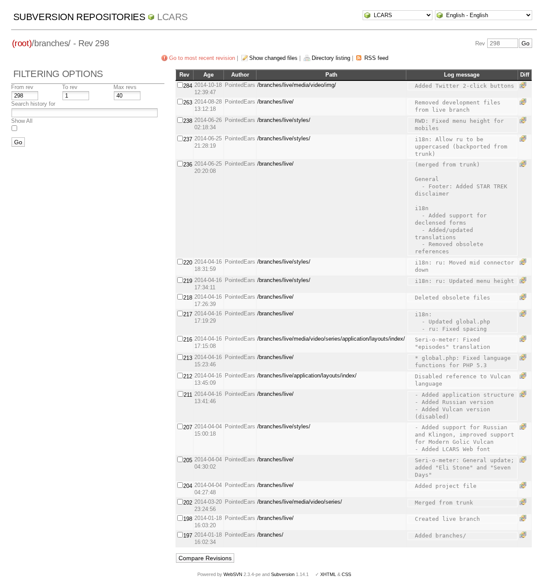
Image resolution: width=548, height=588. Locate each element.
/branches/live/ (275, 101)
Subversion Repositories (79, 17)
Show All (22, 121)
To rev (69, 87)
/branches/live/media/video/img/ (296, 85)
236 (187, 164)
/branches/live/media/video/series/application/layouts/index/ (331, 339)
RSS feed (376, 58)
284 (187, 86)
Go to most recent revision (202, 58)
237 (187, 139)
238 (187, 121)
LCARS (172, 17)
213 (187, 358)
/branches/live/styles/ (283, 120)
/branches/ (270, 535)
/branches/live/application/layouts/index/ (307, 375)
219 (187, 281)
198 (187, 519)
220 (187, 262)
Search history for (33, 104)
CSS (346, 574)
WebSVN (232, 574)
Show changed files (273, 58)
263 (187, 102)
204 (187, 486)
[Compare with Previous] (524, 85)
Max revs (125, 87)
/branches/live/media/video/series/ (299, 502)
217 (187, 314)
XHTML (328, 574)
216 (187, 339)
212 (187, 376)
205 (187, 460)
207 (187, 427)
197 (187, 535)
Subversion (283, 574)
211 (188, 395)
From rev (22, 87)
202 (187, 502)
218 (187, 297)
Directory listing (331, 58)
